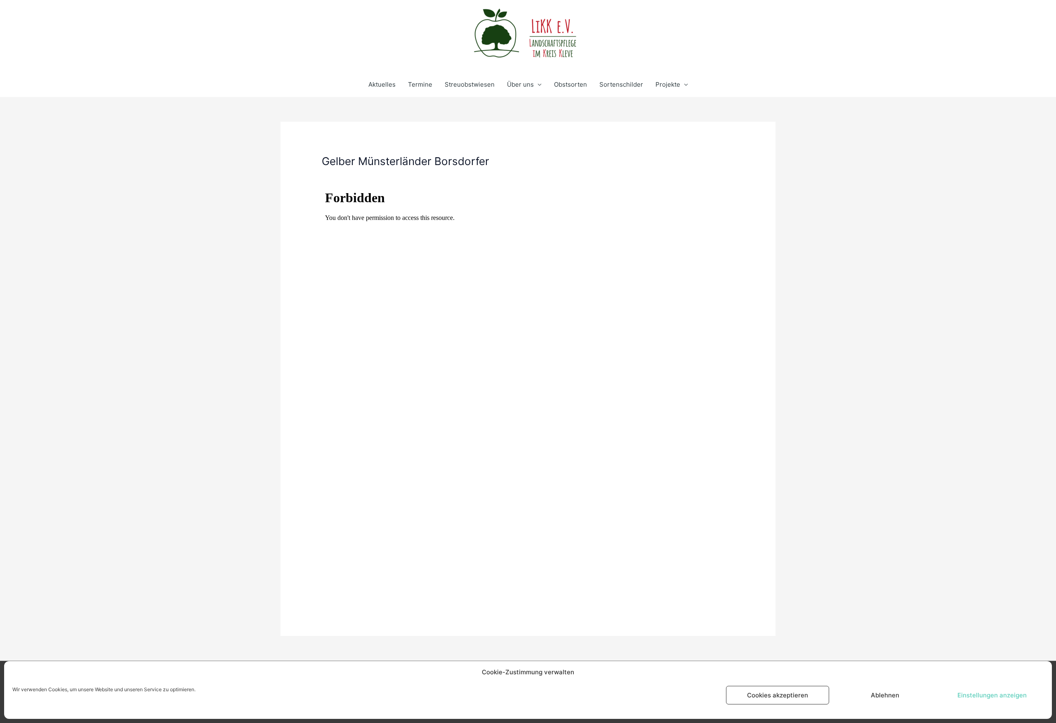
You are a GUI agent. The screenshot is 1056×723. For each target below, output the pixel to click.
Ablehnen (885, 695)
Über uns (520, 84)
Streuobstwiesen (470, 84)
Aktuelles (382, 84)
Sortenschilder (621, 84)
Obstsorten (570, 84)
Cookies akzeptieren (777, 695)
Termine (420, 84)
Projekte (667, 84)
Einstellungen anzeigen (992, 695)
